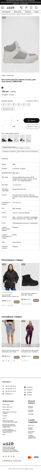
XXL (12, 305)
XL (8, 305)
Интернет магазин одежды (8, 14)
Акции (36, 12)
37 (8, 104)
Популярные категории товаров (10, 412)
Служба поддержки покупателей (32, 437)
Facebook (29, 387)
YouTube (29, 394)
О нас (4, 418)
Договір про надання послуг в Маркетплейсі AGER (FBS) (9, 426)
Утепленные (17, 202)
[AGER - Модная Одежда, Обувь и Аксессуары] (10, 7)
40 (23, 104)
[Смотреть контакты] (21, 7)
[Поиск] (36, 7)
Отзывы (5, 415)
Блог (4, 434)
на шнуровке (17, 185)
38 (13, 104)
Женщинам (6, 12)
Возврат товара (30, 428)
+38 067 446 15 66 (10, 386)
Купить (33, 120)
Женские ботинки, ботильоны (24, 14)
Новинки (28, 12)
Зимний (15, 213)
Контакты (31, 425)
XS (3, 360)
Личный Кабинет (30, 407)
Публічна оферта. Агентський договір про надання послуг (9, 431)
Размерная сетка (8, 109)
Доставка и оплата (31, 432)
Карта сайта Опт (8, 407)
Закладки (31, 414)
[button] (15, 70)
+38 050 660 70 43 (10, 388)
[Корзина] (31, 7)
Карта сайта (6, 404)
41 (29, 104)
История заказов (30, 411)
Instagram (29, 389)
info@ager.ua (9, 393)
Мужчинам (17, 12)
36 (3, 104)
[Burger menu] (2, 8)
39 (18, 104)
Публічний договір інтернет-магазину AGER (10, 421)
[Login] (26, 7)
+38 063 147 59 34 (10, 391)
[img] (20, 44)
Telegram (29, 392)
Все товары (6, 409)
